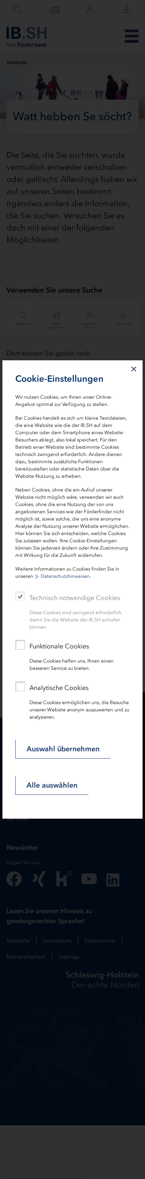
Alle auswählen (52, 785)
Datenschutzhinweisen (65, 576)
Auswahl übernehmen (63, 748)
